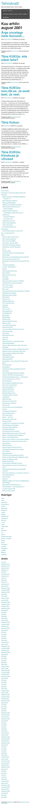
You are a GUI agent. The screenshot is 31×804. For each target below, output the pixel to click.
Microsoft (3, 520)
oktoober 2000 (5, 789)
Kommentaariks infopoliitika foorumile (12, 463)
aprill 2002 (4, 753)
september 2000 (5, 791)
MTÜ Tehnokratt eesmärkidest (10, 425)
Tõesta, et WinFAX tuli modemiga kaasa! (13, 375)
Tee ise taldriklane (7, 381)
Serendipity (5, 277)
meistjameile (4, 518)
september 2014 (5, 564)
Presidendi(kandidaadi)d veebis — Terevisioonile (15, 377)
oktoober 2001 (5, 765)
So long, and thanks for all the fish (11, 379)
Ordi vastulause (6, 477)
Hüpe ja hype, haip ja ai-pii (9, 419)
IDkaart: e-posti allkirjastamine (10, 437)
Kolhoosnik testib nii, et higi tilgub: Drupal (13, 341)
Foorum (16, 51)
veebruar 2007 (5, 642)
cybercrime (4, 502)
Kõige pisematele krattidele (9, 295)
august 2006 (4, 654)
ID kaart (4, 409)
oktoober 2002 (5, 741)
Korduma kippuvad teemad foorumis (11, 447)
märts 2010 (4, 582)
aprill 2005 (4, 686)
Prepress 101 (7, 198)
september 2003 (5, 719)
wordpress (4, 554)
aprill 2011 (4, 572)
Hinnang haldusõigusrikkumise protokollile (13, 373)
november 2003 (5, 715)
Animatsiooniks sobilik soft (9, 403)
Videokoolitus (5, 215)
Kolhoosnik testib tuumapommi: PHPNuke (13, 281)
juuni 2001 (4, 773)
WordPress (6, 17)
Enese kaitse (5, 315)
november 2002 (5, 739)
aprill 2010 (4, 580)
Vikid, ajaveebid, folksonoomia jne (11, 207)
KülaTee (4, 269)
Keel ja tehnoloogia (7, 331)
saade (2, 534)
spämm (3, 540)
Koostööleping (6, 367)
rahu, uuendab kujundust (7, 233)
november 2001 (5, 763)
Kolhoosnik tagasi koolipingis (9, 427)
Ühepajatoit (4, 548)
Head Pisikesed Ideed (8, 357)
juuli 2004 (3, 705)
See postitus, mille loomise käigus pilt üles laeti (13, 193)
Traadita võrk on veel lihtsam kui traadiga (13, 423)
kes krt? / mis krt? (7, 11)
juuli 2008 (3, 612)
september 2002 (5, 743)
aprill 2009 (4, 594)
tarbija (2, 542)
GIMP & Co (5, 307)
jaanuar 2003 (4, 735)
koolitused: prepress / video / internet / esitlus (15, 14)
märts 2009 (4, 596)
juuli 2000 (3, 795)
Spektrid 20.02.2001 (7, 327)
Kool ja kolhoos (6, 443)
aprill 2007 (4, 638)
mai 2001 (3, 775)
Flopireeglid (5, 279)
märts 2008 (4, 618)
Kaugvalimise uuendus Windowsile (11, 247)
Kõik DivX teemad (7, 445)
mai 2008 (3, 614)
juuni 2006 (4, 658)
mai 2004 (3, 709)
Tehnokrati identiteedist (8, 265)
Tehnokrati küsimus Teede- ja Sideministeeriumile (15, 349)
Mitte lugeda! (5, 297)
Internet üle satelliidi (7, 287)
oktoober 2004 (5, 699)
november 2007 (5, 624)
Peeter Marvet (8, 39)
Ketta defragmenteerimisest (9, 271)
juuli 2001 (3, 771)
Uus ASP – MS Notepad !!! (9, 267)
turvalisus (3, 546)
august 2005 (4, 678)
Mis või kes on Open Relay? (9, 385)
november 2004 (5, 697)
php (2, 528)
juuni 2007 (4, 634)
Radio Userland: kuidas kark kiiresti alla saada (14, 441)
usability (3, 550)
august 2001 (4, 769)
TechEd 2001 (5, 397)
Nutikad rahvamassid (7, 461)
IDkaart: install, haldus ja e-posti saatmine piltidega (15, 439)
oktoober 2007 (5, 626)
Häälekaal (5, 479)
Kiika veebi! (4, 508)
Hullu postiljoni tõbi (7, 311)
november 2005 (5, 672)
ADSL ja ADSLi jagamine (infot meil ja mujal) (14, 433)
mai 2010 (3, 578)
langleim (3, 514)
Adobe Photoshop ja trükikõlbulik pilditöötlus (13, 197)
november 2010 (5, 574)
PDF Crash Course (7, 415)
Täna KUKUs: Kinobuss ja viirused (11, 155)
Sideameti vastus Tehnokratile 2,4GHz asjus (13, 351)
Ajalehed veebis (6, 323)
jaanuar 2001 (4, 783)
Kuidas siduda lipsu (7, 359)
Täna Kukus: (10, 122)
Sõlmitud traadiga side (8, 301)
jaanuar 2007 (4, 644)
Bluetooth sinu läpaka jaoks (9, 401)
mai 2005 (3, 684)
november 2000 (5, 787)
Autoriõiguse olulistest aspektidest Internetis (13, 369)
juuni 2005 (4, 682)
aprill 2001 (4, 777)
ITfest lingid (5, 371)
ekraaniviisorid (5, 504)
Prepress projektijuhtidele (9, 203)
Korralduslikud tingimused (9, 227)
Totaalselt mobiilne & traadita (10, 395)
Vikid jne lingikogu (8, 208)
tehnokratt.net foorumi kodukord (10, 431)
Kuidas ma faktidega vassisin (10, 459)
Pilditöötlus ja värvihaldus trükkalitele (11, 205)
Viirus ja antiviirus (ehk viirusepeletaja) (12, 407)
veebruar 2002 (5, 757)
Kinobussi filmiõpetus (9, 216)
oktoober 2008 (5, 606)
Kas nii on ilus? (6, 309)
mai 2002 (3, 751)
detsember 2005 (5, 670)
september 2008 (5, 608)
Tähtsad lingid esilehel (8, 389)
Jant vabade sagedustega (9, 325)
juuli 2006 (3, 656)
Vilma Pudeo (5, 333)
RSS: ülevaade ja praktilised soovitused (12, 383)
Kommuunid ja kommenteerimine (11, 259)
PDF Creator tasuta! (7, 285)
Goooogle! (5, 305)
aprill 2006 (4, 662)
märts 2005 (4, 688)
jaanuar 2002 (4, 759)
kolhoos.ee (4, 510)
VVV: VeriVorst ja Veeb (8, 303)
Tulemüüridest (6, 255)
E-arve (4, 249)
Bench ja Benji (6, 273)
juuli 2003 (3, 723)
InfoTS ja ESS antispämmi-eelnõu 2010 (12, 231)
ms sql (3, 522)
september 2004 (5, 700)
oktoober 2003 (5, 717)
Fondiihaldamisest (7, 313)
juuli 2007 (3, 632)
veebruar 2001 (5, 781)
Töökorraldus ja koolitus (8, 221)
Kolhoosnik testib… (7, 365)
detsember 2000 (5, 785)
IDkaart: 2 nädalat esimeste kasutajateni (12, 435)
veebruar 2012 (5, 568)
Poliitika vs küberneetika (8, 490)
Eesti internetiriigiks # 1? (8, 387)
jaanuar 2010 (4, 586)
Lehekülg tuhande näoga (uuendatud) (12, 283)
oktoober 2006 (5, 650)
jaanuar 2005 (4, 692)
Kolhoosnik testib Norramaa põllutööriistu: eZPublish (16, 291)
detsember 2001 (5, 761)
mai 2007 (3, 636)
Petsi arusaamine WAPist (8, 241)
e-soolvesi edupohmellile (8, 489)
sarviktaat (6, 126)
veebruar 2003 (5, 733)
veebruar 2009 (5, 598)
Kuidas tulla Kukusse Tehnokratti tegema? (13, 253)
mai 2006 (3, 660)
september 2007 (5, 628)
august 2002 (4, 745)
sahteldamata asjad (6, 536)
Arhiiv (12, 51)
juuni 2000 (4, 797)
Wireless (3, 552)
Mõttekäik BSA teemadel (8, 393)
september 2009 (5, 592)
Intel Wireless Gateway (8, 429)
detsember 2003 (5, 713)
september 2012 (5, 566)
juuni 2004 (4, 707)
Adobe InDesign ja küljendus (9, 200)
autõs (2, 500)
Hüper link (5, 339)
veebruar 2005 (5, 691)
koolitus (3, 512)
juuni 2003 (4, 725)
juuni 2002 (4, 749)
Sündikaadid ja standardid (9, 293)
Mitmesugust (4, 229)
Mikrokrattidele (6, 317)
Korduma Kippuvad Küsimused (10, 237)
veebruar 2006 (5, 666)
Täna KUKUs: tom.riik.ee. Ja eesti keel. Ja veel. (15, 90)
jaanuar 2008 (4, 620)
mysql (2, 524)
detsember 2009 (5, 588)
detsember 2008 (5, 602)
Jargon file (5, 337)
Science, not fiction (6, 538)
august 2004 (4, 703)
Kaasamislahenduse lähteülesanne (11, 484)
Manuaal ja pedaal (7, 453)
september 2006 (5, 652)
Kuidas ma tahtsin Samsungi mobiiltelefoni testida (15, 457)
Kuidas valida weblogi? (8, 343)
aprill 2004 (4, 711)
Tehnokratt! (10, 3)
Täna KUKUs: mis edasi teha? (14, 58)
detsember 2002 (5, 737)
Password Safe (6, 319)
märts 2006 (4, 664)
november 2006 (5, 648)
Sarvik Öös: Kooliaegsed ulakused (11, 245)
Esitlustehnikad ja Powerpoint (10, 211)
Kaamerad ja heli (8, 219)
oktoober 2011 (5, 570)
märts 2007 (4, 640)
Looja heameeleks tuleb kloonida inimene (13, 329)
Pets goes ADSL (6, 251)
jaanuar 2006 (4, 668)
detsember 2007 (5, 622)
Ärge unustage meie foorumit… (13, 34)
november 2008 (5, 604)
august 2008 (4, 610)
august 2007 (4, 630)
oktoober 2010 (5, 576)
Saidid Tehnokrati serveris (9, 275)
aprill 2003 (4, 729)
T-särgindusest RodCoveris (9, 411)
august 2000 (4, 793)
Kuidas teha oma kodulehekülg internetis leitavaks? (15, 257)
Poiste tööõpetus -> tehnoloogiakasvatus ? (13, 486)
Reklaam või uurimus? (8, 391)
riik (2, 532)
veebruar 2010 (5, 584)
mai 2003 (3, 727)
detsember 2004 (5, 694)
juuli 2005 (3, 680)
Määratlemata (5, 516)
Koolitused (4, 195)
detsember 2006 (5, 646)
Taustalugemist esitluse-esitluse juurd (13, 213)
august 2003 (4, 721)
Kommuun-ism (6, 299)
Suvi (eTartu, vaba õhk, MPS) (10, 243)
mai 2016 (3, 562)
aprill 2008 (4, 616)
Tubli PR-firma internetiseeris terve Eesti (12, 455)
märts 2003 (4, 731)
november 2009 (5, 590)
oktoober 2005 (5, 674)
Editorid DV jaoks (6, 399)
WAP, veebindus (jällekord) (9, 239)
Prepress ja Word (6, 421)
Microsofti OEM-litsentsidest (9, 321)
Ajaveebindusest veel (7, 335)
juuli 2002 (3, 747)
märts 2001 (4, 779)
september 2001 (5, 767)
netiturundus (4, 526)
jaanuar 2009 (4, 600)
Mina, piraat (5, 289)
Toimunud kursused (7, 225)
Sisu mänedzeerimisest (8, 413)
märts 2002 (4, 755)
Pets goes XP (5, 405)
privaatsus (4, 530)
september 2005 (5, 676)
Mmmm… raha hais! (7, 417)
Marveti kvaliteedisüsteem (9, 223)
